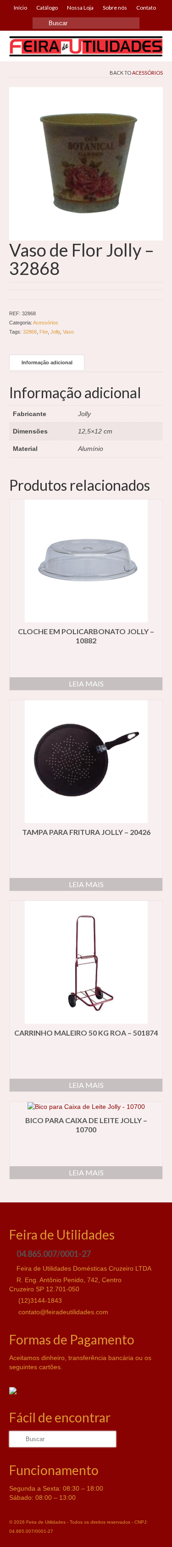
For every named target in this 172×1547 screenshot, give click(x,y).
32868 (30, 332)
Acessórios (147, 73)
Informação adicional (47, 362)
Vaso (68, 332)
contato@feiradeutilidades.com (62, 1312)
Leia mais (86, 683)
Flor (43, 332)
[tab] (46, 362)
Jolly (55, 332)
